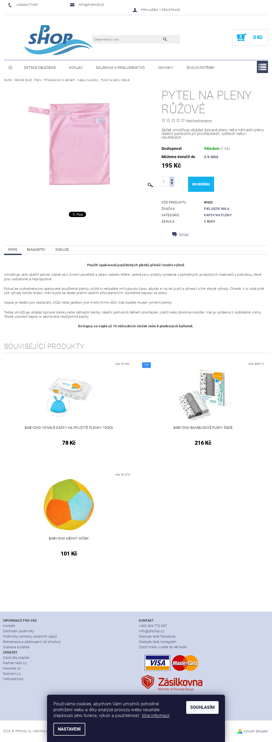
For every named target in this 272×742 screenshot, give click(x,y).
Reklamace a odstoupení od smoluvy (32, 642)
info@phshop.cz (151, 631)
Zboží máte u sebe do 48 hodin (163, 647)
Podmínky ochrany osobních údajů (30, 636)
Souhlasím (202, 707)
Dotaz (184, 234)
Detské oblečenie (40, 68)
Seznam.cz (11, 674)
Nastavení (69, 729)
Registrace (171, 10)
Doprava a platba (16, 647)
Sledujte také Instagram (157, 642)
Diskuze (62, 250)
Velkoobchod (13, 679)
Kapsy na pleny (217, 215)
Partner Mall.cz (15, 663)
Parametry (36, 250)
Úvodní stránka (10, 68)
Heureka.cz (11, 668)
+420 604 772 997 (153, 626)
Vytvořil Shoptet (255, 731)
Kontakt (9, 626)
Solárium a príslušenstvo (120, 68)
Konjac (76, 68)
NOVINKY (165, 68)
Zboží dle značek (16, 658)
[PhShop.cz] (51, 40)
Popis (12, 250)
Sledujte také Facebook (157, 636)
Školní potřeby (200, 68)
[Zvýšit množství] (171, 179)
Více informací (155, 715)
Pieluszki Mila (216, 209)
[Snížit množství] (171, 183)
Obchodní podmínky (18, 631)
